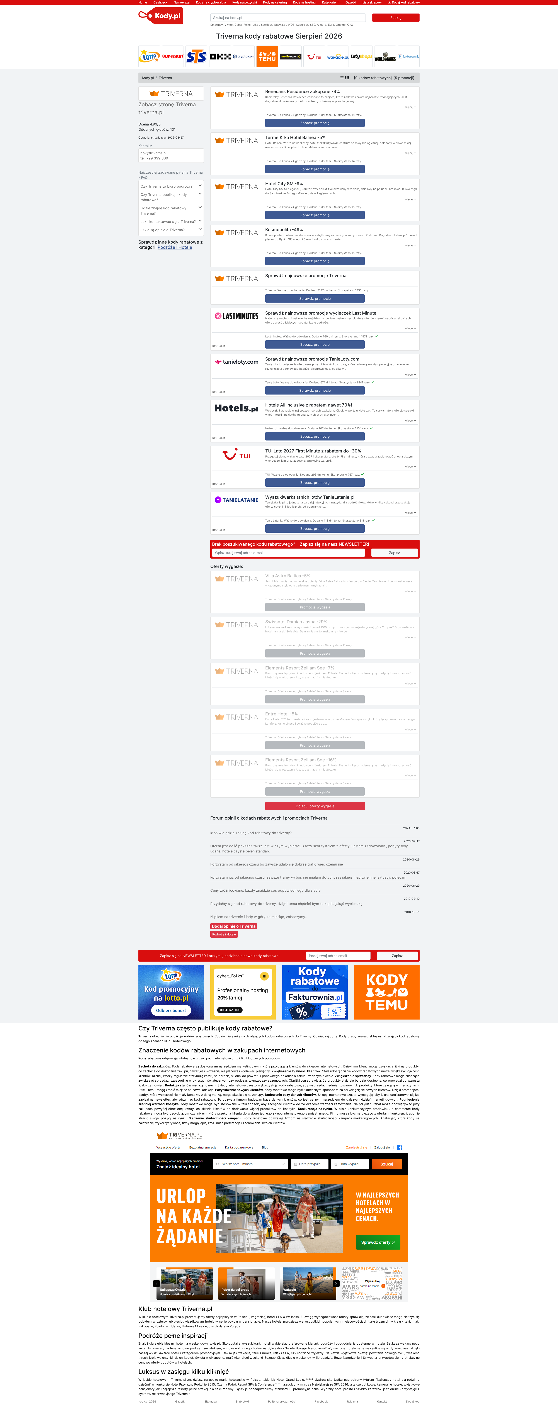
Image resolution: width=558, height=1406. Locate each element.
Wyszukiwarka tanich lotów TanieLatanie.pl (309, 497)
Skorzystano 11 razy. (339, 599)
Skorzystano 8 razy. (338, 691)
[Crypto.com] (244, 56)
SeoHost (266, 24)
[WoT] (385, 56)
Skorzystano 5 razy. (338, 783)
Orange (340, 24)
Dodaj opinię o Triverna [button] (233, 926)
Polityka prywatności (282, 1401)
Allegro (321, 24)
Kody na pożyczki (244, 2)
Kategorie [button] (329, 2)
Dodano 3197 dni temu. (321, 290)
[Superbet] (173, 56)
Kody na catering (275, 2)
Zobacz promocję (315, 123)
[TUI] (314, 56)
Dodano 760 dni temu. (326, 336)
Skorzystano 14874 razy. (358, 336)
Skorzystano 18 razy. (348, 115)
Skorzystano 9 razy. (338, 737)
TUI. (267, 474)
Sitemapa (210, 1401)
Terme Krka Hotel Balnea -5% (295, 137)
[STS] (196, 56)
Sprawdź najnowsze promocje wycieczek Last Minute (320, 312)
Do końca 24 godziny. (291, 115)
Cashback (160, 2)
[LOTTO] (149, 56)
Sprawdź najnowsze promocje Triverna (305, 275)
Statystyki (242, 1401)
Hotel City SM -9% (284, 183)
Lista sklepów (372, 2)
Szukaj (395, 17)
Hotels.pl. (271, 428)
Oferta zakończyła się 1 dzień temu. (300, 599)
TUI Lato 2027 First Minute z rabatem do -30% (313, 451)
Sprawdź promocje (315, 298)
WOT (291, 24)
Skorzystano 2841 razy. (355, 382)
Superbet (302, 24)
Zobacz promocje (315, 344)
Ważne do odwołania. (291, 290)
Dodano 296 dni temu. (315, 474)
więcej (409, 107)
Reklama (352, 1401)
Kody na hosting (304, 2)
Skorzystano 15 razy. (348, 207)
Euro (331, 24)
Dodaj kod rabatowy (406, 2)
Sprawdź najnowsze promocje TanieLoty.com (312, 358)
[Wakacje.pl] (338, 56)
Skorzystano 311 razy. (356, 520)
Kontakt (382, 1401)
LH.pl (255, 24)
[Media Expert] (291, 56)
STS (312, 24)
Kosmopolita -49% (284, 229)
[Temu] (267, 56)
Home (142, 2)
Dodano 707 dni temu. (322, 428)
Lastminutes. (273, 336)
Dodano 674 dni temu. (323, 382)
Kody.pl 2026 (147, 1401)
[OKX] (220, 56)
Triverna (165, 78)
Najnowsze (181, 2)
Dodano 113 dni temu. (327, 520)
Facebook (321, 1401)
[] (373, 78)
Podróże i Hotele (175, 247)
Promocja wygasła (315, 607)
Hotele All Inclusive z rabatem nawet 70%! (308, 405)
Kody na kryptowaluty (211, 2)
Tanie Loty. (272, 382)
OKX (350, 24)
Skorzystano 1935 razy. (353, 290)
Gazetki (350, 2)
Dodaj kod (413, 1401)
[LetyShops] (362, 56)
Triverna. (271, 115)
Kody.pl (148, 78)
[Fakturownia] (409, 56)
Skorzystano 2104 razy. (353, 428)
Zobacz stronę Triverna (167, 104)
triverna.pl (151, 112)
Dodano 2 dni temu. (320, 115)
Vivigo (229, 24)
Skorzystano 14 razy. (348, 161)
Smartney (216, 24)
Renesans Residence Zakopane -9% (302, 91)
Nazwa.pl (280, 24)
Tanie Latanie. (274, 520)
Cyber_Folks (243, 24)
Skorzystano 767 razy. (345, 474)
